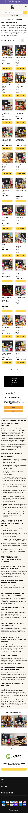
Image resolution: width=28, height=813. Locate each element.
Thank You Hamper (6, 272)
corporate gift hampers (14, 585)
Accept (13, 407)
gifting (9, 449)
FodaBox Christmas (6, 303)
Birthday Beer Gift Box (7, 244)
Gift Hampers (18, 19)
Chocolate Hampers (7, 465)
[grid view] (22, 40)
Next (17, 369)
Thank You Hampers (8, 496)
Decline (13, 411)
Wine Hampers (6, 477)
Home (2, 19)
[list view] (25, 40)
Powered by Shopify (14, 810)
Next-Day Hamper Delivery (9, 533)
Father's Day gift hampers (19, 447)
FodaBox (3, 60)
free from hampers (7, 603)
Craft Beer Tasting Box (7, 190)
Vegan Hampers (6, 490)
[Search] (25, 12)
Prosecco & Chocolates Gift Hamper (5, 113)
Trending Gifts (9, 19)
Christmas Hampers (7, 459)
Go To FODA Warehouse (14, 769)
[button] (7, 64)
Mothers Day (4, 449)
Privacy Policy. (10, 403)
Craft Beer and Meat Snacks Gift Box (20, 85)
